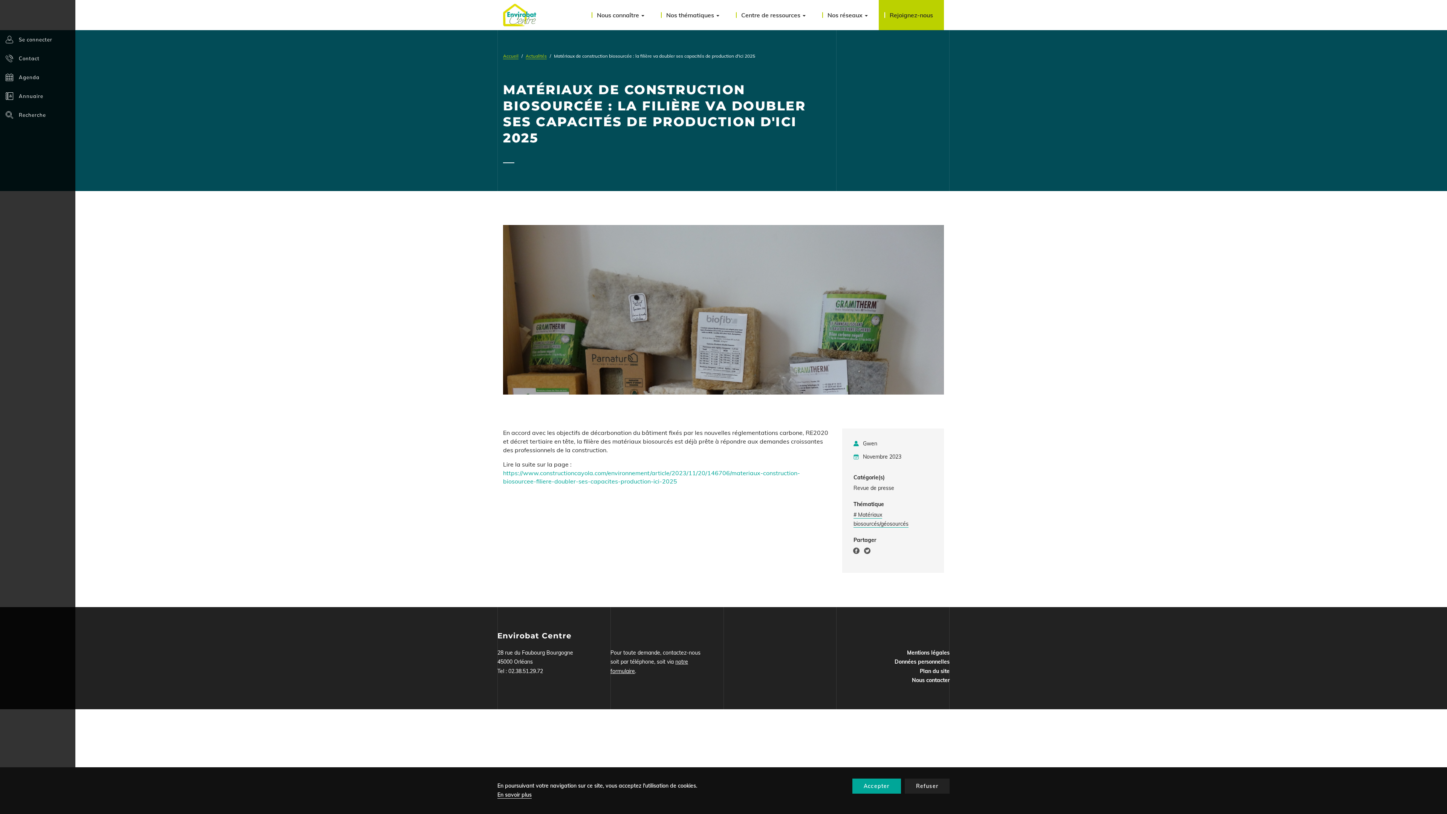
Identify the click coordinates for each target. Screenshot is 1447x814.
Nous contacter (931, 680)
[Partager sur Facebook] (856, 552)
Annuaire (31, 96)
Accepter (877, 786)
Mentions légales (928, 652)
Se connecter (35, 40)
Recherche (32, 115)
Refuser (927, 786)
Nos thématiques (691, 15)
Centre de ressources (771, 15)
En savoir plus (514, 794)
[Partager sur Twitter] (867, 552)
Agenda (29, 77)
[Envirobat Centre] (519, 15)
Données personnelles (922, 661)
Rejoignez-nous (911, 15)
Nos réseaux (846, 15)
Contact (29, 58)
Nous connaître (619, 15)
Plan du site (935, 671)
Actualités (536, 56)
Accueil (511, 56)
